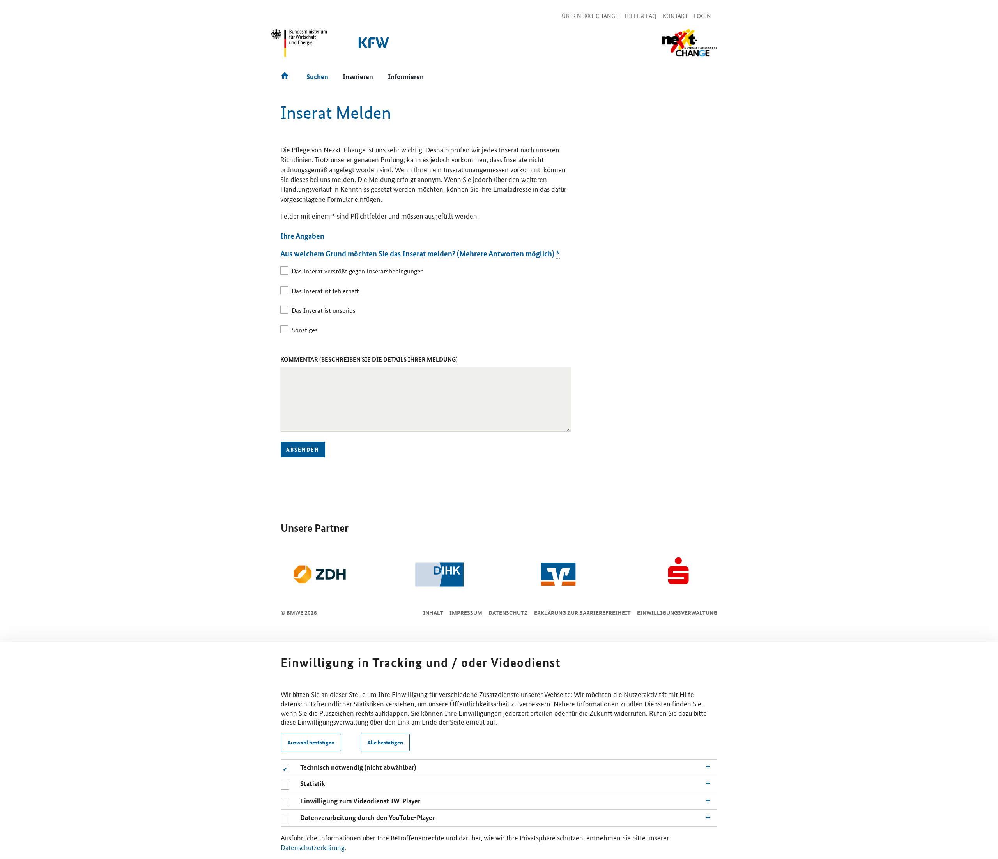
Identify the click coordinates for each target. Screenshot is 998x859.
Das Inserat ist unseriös (324, 310)
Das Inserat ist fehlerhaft (325, 291)
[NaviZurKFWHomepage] (374, 46)
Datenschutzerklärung (313, 847)
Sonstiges (305, 330)
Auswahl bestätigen (310, 742)
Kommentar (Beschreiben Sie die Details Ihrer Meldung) (369, 359)
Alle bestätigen (385, 742)
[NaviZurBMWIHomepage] (299, 46)
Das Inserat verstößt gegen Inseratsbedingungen (358, 271)
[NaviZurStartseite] (689, 43)
